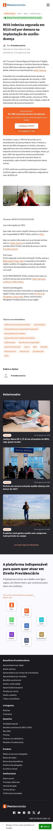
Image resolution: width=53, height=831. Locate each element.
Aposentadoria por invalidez (15, 676)
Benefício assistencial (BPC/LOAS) (17, 727)
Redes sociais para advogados (15, 754)
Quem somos (8, 778)
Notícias (6, 710)
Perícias (6, 735)
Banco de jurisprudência (13, 761)
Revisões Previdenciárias (13, 742)
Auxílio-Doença (39, 70)
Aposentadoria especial (13, 688)
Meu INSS (7, 731)
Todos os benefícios (11, 699)
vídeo (41, 234)
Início (19, 13)
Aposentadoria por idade (13, 665)
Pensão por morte (10, 691)
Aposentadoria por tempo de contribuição (20, 673)
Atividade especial (10, 724)
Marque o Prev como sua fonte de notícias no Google (24, 18)
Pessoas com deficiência (13, 739)
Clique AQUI (19, 261)
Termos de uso (9, 790)
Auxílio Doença (35, 13)
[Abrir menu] (48, 5)
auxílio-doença (16, 243)
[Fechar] (2, 825)
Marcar (47, 826)
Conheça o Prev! (26, 126)
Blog (25, 13)
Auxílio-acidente (10, 695)
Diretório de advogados (12, 765)
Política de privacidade (12, 793)
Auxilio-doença (9, 669)
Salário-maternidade (11, 684)
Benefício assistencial (12, 680)
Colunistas (7, 714)
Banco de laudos (10, 758)
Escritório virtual (10, 769)
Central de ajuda (10, 786)
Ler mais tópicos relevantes (26, 545)
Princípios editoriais (11, 782)
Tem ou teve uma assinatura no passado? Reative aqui (18, 596)
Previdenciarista (18, 45)
